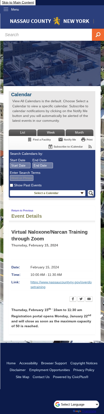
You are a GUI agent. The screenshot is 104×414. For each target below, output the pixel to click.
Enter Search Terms (25, 173)
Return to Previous (22, 210)
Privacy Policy (83, 370)
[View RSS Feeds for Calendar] (90, 146)
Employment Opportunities (49, 370)
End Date (39, 160)
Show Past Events (28, 185)
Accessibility (28, 363)
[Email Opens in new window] (89, 299)
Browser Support (54, 363)
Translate (89, 411)
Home (11, 363)
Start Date (17, 160)
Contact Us (41, 377)
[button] (47, 193)
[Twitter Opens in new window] (80, 299)
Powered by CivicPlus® (70, 377)
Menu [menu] (15, 9)
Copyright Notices (83, 363)
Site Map (22, 377)
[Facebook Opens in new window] (72, 299)
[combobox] (20, 165)
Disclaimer (18, 370)
